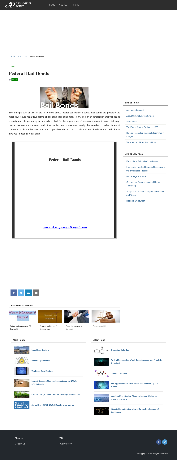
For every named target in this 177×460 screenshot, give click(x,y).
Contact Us (20, 444)
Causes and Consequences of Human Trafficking (143, 184)
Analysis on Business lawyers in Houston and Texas (145, 193)
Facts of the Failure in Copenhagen (142, 161)
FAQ (61, 438)
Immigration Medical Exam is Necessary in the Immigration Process (145, 169)
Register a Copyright (135, 201)
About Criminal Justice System (140, 116)
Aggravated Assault (135, 110)
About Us (19, 438)
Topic (76, 5)
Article (14, 79)
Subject (64, 5)
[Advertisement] (88, 31)
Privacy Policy (65, 444)
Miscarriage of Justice (136, 176)
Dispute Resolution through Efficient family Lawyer (145, 135)
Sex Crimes (131, 121)
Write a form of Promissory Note (141, 142)
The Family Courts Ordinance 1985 (142, 127)
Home (52, 5)
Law (13, 66)
